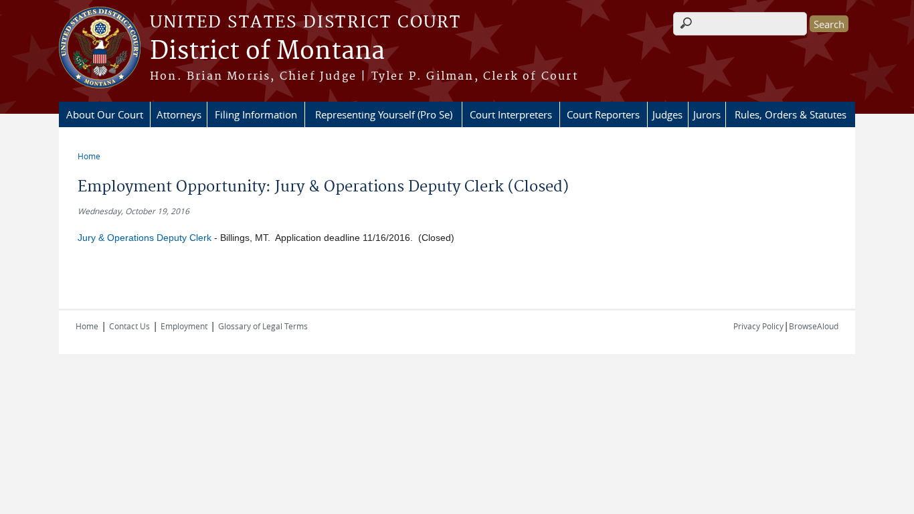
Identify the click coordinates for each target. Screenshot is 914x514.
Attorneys (179, 114)
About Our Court (104, 114)
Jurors (707, 114)
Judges (667, 114)
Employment (184, 326)
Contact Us (129, 326)
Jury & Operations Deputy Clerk (144, 237)
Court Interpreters (511, 114)
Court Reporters (603, 114)
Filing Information (256, 114)
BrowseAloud (813, 326)
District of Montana (267, 51)
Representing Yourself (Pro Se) (383, 114)
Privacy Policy (758, 326)
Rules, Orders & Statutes (790, 114)
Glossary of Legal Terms (263, 326)
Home (89, 156)
